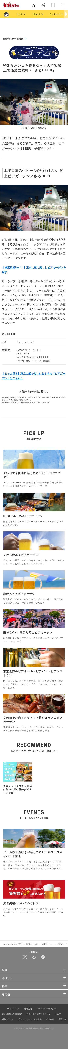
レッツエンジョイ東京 (13, 944)
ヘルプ (58, 1013)
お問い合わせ (7, 1019)
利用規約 (28, 1008)
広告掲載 (50, 1019)
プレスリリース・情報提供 (30, 1019)
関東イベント (47, 944)
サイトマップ (13, 1008)
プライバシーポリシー (46, 1008)
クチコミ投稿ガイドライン (39, 1013)
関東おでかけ (32, 944)
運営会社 (63, 1019)
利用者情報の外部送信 (12, 1013)
